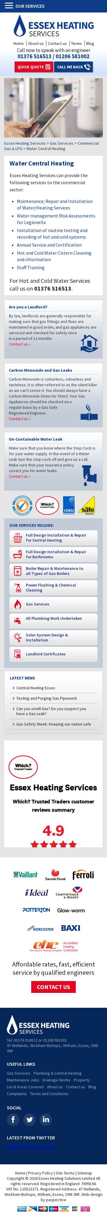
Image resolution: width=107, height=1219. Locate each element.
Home (18, 43)
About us (36, 43)
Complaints (17, 1093)
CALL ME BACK (70, 67)
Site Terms (65, 1173)
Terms (76, 43)
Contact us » (20, 344)
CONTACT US (53, 987)
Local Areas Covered (25, 1086)
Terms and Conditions (49, 1093)
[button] (10, 6)
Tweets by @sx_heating (31, 1146)
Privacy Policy (40, 1173)
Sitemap (84, 1173)
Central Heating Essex (35, 687)
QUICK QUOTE (31, 67)
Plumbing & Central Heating (58, 1073)
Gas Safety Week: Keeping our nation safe (53, 724)
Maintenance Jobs (23, 1080)
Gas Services (18, 1073)
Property (82, 1080)
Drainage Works (56, 1080)
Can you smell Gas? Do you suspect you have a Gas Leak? (51, 711)
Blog (90, 43)
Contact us (57, 43)
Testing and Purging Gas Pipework (46, 698)
